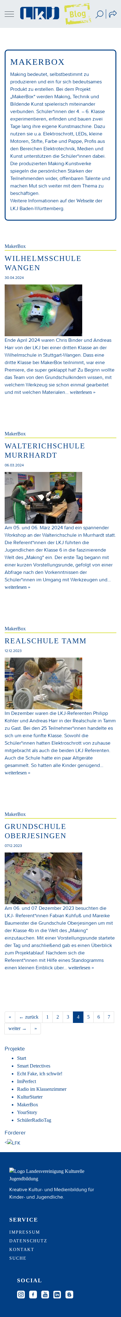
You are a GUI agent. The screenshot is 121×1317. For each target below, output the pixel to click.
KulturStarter (30, 1096)
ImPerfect (26, 1081)
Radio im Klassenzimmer (41, 1089)
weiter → (17, 1028)
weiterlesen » (83, 392)
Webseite (85, 200)
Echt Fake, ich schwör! (39, 1073)
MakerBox (15, 246)
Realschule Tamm (46, 641)
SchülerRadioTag (34, 1120)
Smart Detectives (33, 1065)
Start (21, 1058)
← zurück (28, 1017)
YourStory (27, 1112)
